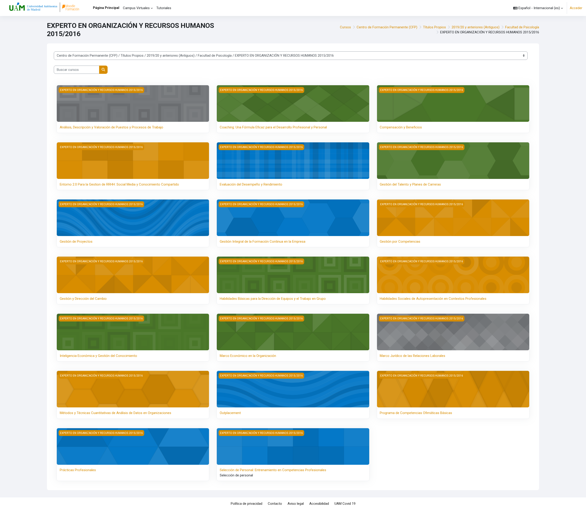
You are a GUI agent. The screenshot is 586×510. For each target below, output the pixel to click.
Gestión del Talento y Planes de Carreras (410, 184)
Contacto (275, 504)
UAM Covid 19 (344, 504)
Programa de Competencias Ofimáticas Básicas (416, 413)
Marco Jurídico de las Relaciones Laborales (412, 356)
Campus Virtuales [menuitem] (136, 8)
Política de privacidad (246, 504)
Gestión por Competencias (400, 241)
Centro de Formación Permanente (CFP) (387, 27)
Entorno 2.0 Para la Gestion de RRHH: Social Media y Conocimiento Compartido (119, 184)
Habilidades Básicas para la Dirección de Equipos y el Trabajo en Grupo (273, 299)
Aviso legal (296, 504)
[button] (538, 8)
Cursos (345, 27)
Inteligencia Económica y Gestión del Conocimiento (98, 356)
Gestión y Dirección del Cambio (83, 299)
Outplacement (230, 413)
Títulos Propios (434, 27)
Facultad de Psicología (522, 27)
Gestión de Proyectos (76, 241)
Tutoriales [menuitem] (163, 8)
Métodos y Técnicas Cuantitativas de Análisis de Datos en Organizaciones (115, 413)
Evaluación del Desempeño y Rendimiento (251, 184)
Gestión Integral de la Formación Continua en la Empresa (262, 241)
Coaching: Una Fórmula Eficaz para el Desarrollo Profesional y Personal (273, 127)
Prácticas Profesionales (78, 470)
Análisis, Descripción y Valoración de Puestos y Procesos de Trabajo (111, 127)
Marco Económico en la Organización (248, 356)
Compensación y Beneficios (401, 127)
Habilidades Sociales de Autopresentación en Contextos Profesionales (433, 299)
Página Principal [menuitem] (106, 8)
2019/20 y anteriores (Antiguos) (475, 27)
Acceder (576, 8)
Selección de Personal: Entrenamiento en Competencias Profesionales (273, 470)
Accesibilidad (319, 504)
